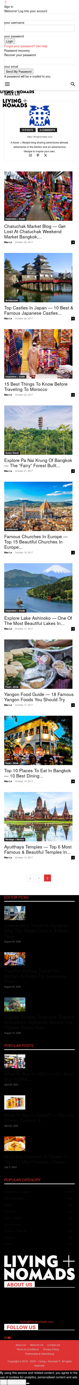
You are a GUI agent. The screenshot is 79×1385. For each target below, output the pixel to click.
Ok (3, 1382)
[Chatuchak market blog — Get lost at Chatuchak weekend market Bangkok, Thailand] (39, 196)
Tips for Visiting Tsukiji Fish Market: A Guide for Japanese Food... (35, 975)
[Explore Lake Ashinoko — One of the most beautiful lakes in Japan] (39, 588)
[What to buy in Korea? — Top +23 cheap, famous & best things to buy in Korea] (39, 1102)
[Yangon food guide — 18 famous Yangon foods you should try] (39, 664)
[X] (47, 155)
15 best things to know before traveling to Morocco (36, 386)
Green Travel (12, 452)
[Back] (5, 2)
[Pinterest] (40, 155)
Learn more (16, 1382)
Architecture (11, 300)
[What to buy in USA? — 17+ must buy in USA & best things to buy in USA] (39, 1061)
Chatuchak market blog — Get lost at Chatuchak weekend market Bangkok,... (35, 231)
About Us (21, 1345)
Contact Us (53, 1345)
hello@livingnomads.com (37, 1321)
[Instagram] (32, 155)
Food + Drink (12, 686)
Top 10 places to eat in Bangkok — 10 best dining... (37, 773)
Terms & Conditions (28, 1349)
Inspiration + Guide (15, 218)
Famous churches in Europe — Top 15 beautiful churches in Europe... (36, 541)
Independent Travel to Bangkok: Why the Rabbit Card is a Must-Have (36, 930)
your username (14, 22)
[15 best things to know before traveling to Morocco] (39, 354)
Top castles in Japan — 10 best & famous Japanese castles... (38, 310)
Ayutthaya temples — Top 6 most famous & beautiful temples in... (38, 849)
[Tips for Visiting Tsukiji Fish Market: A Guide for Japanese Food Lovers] (39, 958)
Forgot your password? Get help (25, 46)
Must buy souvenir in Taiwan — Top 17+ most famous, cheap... (36, 1159)
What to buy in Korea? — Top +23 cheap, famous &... (39, 1117)
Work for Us (36, 1345)
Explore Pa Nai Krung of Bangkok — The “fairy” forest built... (38, 462)
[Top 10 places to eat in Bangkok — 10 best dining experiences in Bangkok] (39, 740)
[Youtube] (9, 1338)
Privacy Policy (51, 1349)
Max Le (8, 242)
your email (11, 66)
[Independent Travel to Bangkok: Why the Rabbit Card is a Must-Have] (39, 913)
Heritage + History (14, 839)
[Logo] (17, 92)
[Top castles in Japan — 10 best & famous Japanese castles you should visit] (39, 277)
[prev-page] (30, 878)
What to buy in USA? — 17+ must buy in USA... (39, 1076)
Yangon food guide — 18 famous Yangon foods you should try (39, 696)
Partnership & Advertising (39, 1353)
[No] (27, 1383)
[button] (7, 84)
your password (14, 36)
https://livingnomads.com (39, 136)
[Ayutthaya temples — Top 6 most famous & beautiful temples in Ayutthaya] (39, 816)
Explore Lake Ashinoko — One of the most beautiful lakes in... (38, 620)
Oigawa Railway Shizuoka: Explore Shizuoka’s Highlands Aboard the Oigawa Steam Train (39, 1022)
